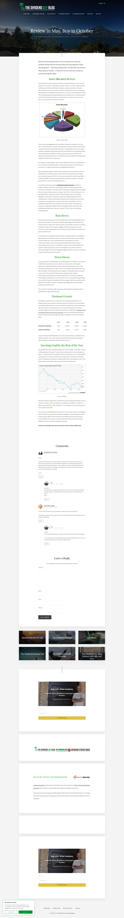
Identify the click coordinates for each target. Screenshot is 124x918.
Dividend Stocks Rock (39, 785)
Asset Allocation (41, 36)
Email (40, 599)
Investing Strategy (58, 36)
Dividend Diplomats (50, 452)
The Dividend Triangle (62, 637)
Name (40, 591)
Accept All (25, 912)
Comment (40, 567)
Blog (49, 36)
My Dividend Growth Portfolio (62, 655)
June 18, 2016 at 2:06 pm (56, 483)
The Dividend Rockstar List (32, 654)
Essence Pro (61, 913)
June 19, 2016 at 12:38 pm (50, 507)
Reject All (11, 912)
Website (40, 607)
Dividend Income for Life (32, 637)
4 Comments (84, 36)
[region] (18, 907)
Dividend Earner (49, 506)
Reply (46, 499)
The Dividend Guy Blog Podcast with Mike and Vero (92, 656)
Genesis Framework (69, 913)
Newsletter (92, 637)
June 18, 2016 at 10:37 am (50, 453)
